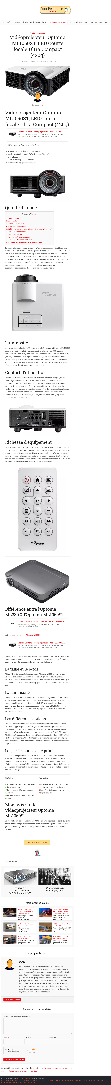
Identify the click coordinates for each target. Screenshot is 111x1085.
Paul (54, 61)
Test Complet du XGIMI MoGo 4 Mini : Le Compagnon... (61, 917)
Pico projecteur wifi (81, 1080)
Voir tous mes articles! (12, 1000)
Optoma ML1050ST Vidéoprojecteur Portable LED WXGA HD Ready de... (42, 132)
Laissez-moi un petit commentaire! (17, 1016)
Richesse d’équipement (16, 226)
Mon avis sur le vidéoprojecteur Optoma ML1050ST (27, 242)
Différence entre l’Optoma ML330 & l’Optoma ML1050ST (29, 229)
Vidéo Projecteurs (37, 33)
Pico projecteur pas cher (9, 1082)
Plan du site (16, 1080)
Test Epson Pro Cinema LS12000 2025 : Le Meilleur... (26, 942)
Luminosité (11, 221)
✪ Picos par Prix (37, 22)
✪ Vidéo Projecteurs (56, 22)
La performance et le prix (20, 240)
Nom (6, 1037)
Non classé (62, 924)
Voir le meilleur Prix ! (38, 842)
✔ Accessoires (74, 22)
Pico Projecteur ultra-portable (25, 911)
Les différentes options (19, 237)
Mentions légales (26, 1080)
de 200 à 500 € (22, 910)
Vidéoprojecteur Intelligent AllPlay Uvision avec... (24, 930)
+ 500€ (55, 910)
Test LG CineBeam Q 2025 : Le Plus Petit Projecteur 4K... (62, 930)
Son (85, 22)
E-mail (29, 1037)
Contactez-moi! (6, 1080)
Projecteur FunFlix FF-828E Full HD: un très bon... (61, 942)
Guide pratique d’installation (65, 1080)
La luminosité (15, 234)
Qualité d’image (13, 218)
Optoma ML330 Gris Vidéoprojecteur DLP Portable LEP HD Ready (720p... (42, 621)
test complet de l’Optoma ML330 (26, 635)
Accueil (6, 22)
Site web (52, 1037)
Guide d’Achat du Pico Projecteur (44, 1080)
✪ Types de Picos (19, 22)
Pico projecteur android (96, 1080)
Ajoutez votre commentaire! (38, 61)
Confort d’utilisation (15, 223)
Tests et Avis (27, 936)
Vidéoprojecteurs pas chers (27, 1082)
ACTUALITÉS (96, 22)
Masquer (34, 214)
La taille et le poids (17, 231)
